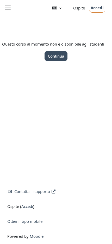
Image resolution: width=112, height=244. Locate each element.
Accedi (97, 7)
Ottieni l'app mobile (24, 221)
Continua (56, 56)
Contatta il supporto (32, 191)
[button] (57, 8)
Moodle (36, 236)
